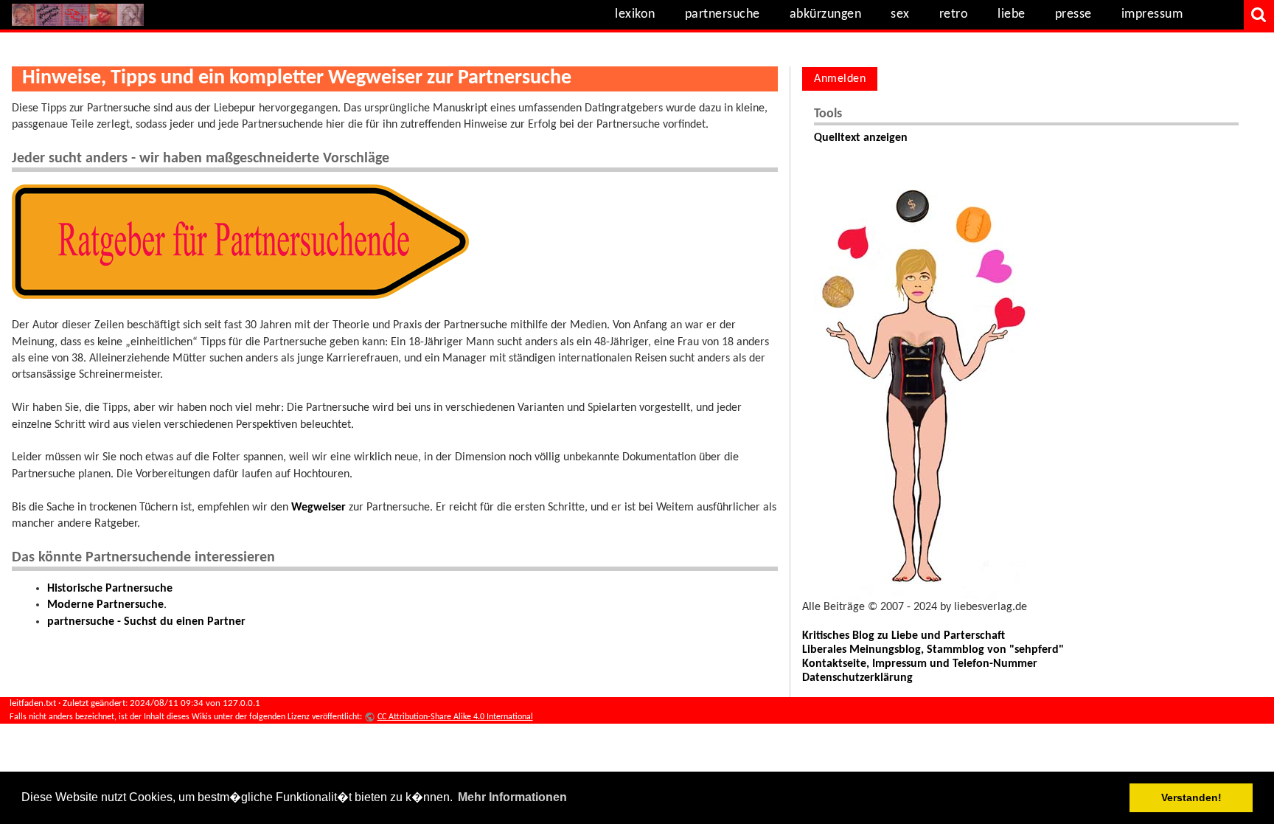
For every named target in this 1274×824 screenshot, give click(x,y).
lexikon (635, 14)
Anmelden (840, 79)
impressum (1152, 14)
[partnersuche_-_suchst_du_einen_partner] (240, 241)
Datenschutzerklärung (857, 678)
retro (954, 14)
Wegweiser (318, 507)
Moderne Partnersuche (105, 605)
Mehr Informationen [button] (512, 797)
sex (900, 14)
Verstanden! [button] (1191, 797)
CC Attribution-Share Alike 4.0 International (454, 717)
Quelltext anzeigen (861, 138)
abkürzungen (826, 14)
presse (1073, 14)
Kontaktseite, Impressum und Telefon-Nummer (919, 664)
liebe (1012, 14)
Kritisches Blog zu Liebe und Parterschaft (903, 636)
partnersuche (722, 14)
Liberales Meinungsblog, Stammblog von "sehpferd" (933, 650)
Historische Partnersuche (110, 589)
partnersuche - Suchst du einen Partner (146, 622)
